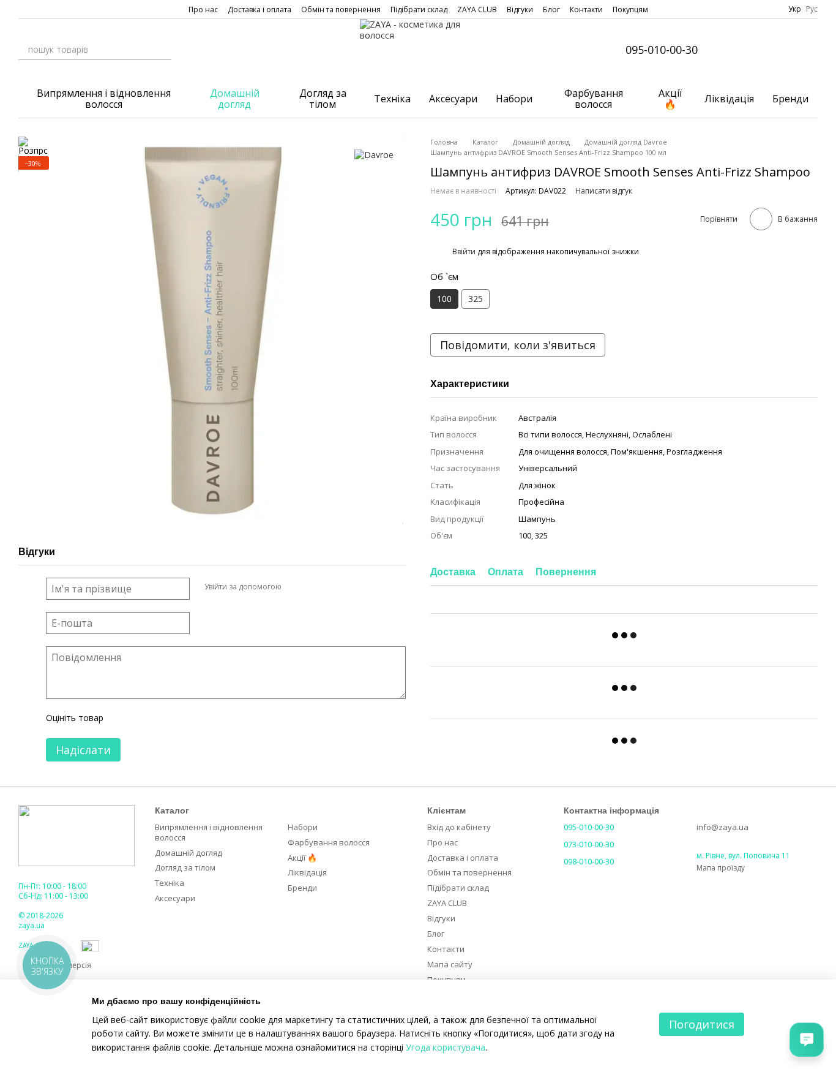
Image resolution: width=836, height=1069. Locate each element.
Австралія (537, 417)
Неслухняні (607, 434)
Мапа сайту (449, 964)
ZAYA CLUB (477, 9)
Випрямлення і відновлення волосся (104, 98)
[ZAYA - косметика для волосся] (76, 834)
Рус (812, 9)
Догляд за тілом (322, 98)
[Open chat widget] (806, 1039)
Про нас (203, 9)
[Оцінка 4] (182, 718)
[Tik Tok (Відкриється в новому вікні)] (82, 9)
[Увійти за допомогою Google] (314, 587)
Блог (551, 9)
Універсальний (547, 468)
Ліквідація (729, 98)
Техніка (392, 98)
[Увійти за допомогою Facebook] (295, 587)
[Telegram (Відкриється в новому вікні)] (67, 9)
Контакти (586, 9)
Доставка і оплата (259, 9)
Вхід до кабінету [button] (459, 827)
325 (475, 298)
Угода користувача (445, 1047)
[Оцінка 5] (202, 718)
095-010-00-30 (661, 49)
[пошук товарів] (161, 49)
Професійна (541, 501)
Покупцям (630, 9)
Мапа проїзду (720, 868)
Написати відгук (603, 191)
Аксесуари (453, 98)
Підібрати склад (418, 9)
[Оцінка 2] (143, 718)
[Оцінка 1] (123, 718)
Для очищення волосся (562, 451)
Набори (514, 98)
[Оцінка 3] (163, 718)
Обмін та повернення (341, 9)
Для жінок (537, 485)
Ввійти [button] (464, 251)
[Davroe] (374, 155)
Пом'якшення (637, 451)
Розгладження (694, 451)
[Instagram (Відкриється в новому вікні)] (23, 9)
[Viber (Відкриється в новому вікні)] (53, 9)
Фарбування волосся (593, 98)
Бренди (790, 98)
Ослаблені (652, 434)
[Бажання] (776, 49)
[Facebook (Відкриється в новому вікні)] (38, 9)
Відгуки (520, 9)
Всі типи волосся (550, 434)
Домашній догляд (234, 98)
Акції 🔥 (670, 98)
